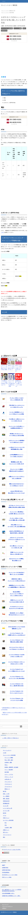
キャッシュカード (7, 750)
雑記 (4, 837)
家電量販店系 (6, 803)
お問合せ (4, 908)
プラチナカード (8, 784)
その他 (4, 752)
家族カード (7, 789)
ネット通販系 (6, 796)
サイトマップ (5, 904)
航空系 (4, 813)
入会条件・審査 (8, 827)
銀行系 (4, 791)
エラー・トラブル (9, 774)
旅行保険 (7, 772)
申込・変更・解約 (9, 760)
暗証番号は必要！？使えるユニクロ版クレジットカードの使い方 (18, 383)
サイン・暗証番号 (9, 769)
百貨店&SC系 (4, 30)
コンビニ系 (5, 805)
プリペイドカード (7, 834)
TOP (9, 10)
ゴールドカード (8, 786)
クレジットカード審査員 (9, 5)
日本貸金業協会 (5, 872)
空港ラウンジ (6, 817)
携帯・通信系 (6, 798)
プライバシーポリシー (7, 906)
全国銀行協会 (5, 867)
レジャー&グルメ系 (7, 808)
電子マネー (5, 832)
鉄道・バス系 (6, 793)
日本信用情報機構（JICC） (8, 893)
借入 (6, 822)
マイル (4, 815)
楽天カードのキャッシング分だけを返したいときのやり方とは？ (18, 368)
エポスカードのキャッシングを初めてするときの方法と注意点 (4, 367)
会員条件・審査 (8, 762)
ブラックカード (8, 781)
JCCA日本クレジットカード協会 (9, 874)
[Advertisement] (14, 60)
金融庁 (3, 865)
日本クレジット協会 (6, 877)
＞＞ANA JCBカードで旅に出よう (10, 738)
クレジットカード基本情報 (6, 28)
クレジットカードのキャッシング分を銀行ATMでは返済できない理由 (11, 383)
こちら (2, 232)
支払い (24, 28)
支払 (6, 825)
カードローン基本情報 (8, 820)
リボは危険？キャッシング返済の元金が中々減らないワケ (4, 382)
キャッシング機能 (17, 28)
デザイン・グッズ (9, 776)
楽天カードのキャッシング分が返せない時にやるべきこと (11, 367)
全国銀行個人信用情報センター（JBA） (11, 895)
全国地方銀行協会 (6, 870)
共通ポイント (6, 830)
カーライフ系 (6, 810)
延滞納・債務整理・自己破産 (11, 767)
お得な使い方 (8, 779)
